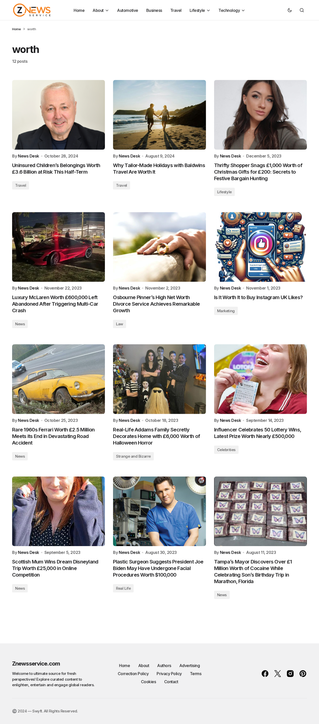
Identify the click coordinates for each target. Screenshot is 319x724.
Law (119, 324)
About (143, 665)
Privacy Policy (169, 673)
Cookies (148, 681)
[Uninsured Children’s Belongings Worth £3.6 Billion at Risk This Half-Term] (58, 114)
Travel (20, 185)
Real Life (123, 588)
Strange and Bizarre (133, 456)
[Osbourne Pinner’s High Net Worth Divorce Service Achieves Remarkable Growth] (159, 247)
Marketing (226, 310)
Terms (195, 673)
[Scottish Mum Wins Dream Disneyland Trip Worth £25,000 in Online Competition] (58, 511)
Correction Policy (133, 673)
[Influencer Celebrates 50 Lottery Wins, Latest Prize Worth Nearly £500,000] (260, 379)
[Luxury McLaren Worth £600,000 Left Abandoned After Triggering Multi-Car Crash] (58, 247)
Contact (171, 681)
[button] (290, 10)
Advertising (189, 665)
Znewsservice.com (36, 663)
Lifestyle (224, 192)
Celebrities (226, 449)
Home (16, 29)
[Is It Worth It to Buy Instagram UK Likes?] (260, 247)
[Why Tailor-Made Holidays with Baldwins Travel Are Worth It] (159, 114)
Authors (164, 665)
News (20, 324)
